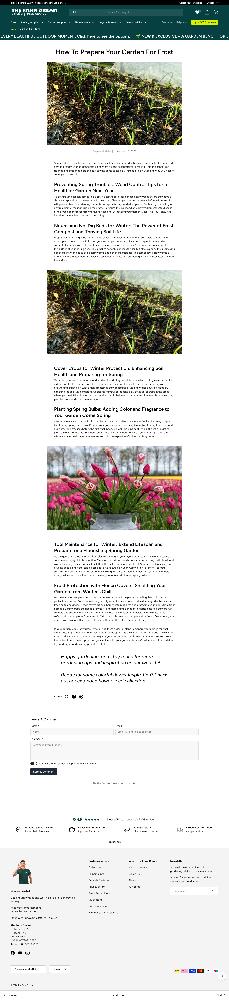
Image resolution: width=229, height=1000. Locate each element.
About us (134, 873)
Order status (96, 867)
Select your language (190, 2)
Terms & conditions (99, 893)
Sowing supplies (30, 22)
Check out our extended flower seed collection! (114, 678)
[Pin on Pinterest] (81, 696)
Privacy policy (97, 886)
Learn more (60, 2)
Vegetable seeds (108, 22)
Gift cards (134, 886)
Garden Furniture (30, 29)
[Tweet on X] (66, 696)
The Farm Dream (25, 985)
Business (167, 22)
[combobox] (126, 12)
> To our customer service (103, 912)
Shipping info (96, 873)
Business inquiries (99, 906)
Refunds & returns (99, 880)
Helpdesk (181, 22)
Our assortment (138, 867)
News (132, 880)
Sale (13, 29)
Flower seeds (82, 22)
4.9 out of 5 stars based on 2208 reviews (130, 819)
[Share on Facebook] (74, 696)
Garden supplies (57, 22)
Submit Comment (43, 771)
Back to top (114, 841)
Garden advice (134, 22)
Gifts (13, 22)
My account (95, 899)
